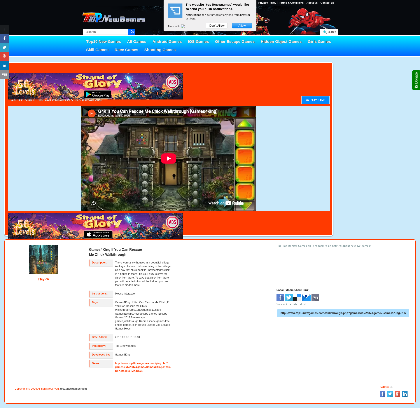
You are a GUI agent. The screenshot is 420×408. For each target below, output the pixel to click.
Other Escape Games (235, 41)
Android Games (167, 41)
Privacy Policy (267, 3)
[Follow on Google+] (4, 56)
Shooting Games (160, 50)
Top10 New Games (103, 41)
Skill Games (97, 50)
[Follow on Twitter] (4, 47)
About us (312, 3)
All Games (136, 41)
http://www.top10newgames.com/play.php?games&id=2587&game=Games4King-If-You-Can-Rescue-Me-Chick (143, 367)
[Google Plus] (397, 393)
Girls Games (319, 41)
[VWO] (185, 26)
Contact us (327, 3)
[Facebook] (382, 393)
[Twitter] (390, 393)
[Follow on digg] (4, 74)
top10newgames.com (73, 388)
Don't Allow (216, 25)
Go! (133, 31)
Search (332, 31)
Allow (242, 25)
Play (42, 279)
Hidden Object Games (281, 41)
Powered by (174, 26)
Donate (416, 78)
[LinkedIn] (405, 393)
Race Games (126, 50)
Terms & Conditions (291, 3)
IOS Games (198, 41)
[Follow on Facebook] (4, 38)
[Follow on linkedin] (4, 65)
